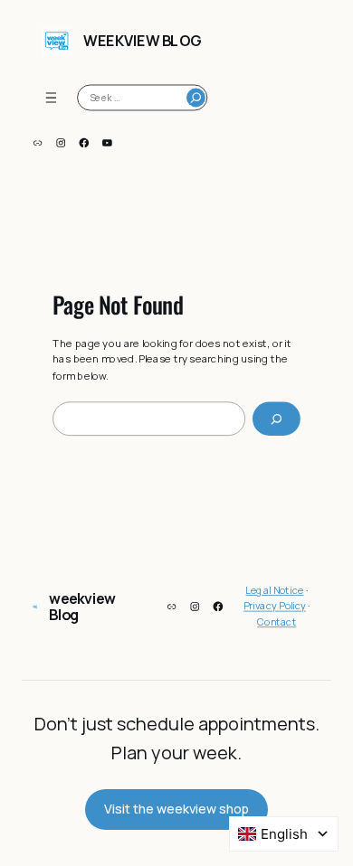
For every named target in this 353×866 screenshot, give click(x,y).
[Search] (277, 419)
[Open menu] (51, 97)
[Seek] (195, 98)
